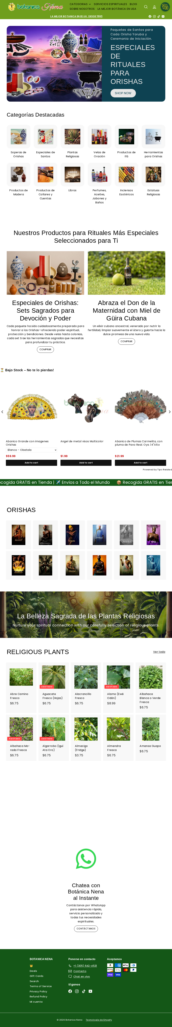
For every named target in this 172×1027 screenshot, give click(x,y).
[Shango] (18, 565)
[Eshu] (45, 565)
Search (34, 981)
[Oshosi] (99, 565)
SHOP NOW (123, 93)
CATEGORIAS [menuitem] (79, 4)
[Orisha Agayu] (18, 535)
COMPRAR (45, 349)
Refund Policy (38, 996)
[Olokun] (153, 565)
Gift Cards (36, 976)
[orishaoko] (126, 565)
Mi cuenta (36, 1001)
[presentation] (2, 412)
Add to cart (31, 462)
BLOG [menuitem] (133, 4)
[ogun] (72, 565)
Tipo (159, 469)
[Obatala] (126, 535)
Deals (33, 971)
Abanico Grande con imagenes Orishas (27, 443)
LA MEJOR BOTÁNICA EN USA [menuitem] (116, 9)
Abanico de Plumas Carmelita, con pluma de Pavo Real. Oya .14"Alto (138, 443)
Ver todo (159, 652)
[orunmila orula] (45, 535)
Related (167, 469)
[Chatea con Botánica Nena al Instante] (86, 859)
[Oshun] (72, 535)
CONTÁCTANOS (86, 928)
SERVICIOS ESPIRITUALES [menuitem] (110, 4)
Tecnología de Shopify (99, 1019)
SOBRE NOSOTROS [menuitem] (82, 9)
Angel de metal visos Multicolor (81, 441)
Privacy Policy (38, 991)
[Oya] (153, 535)
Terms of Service (41, 986)
